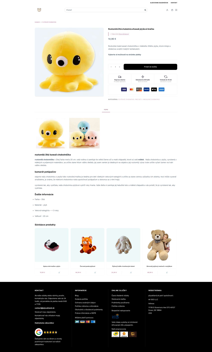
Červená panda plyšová (87, 266)
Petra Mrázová (124, 34)
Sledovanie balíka (119, 299)
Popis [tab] (106, 109)
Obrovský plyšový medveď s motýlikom (159, 266)
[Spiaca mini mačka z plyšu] (51, 245)
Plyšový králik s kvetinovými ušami (123, 266)
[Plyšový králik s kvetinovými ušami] (123, 245)
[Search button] (145, 10)
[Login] (167, 10)
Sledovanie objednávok (159, 3)
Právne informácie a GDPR (85, 313)
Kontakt (174, 3)
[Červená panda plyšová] (87, 245)
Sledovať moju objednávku (45, 312)
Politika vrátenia (118, 306)
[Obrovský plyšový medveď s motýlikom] (159, 245)
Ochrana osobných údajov (85, 303)
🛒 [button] (59, 272)
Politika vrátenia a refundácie (86, 306)
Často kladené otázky (120, 295)
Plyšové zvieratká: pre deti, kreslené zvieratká (139, 99)
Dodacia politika (81, 299)
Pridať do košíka (150, 67)
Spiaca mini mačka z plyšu (51, 266)
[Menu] (176, 10)
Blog (77, 295)
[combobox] (104, 10)
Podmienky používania (120, 303)
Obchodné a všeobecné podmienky (89, 309)
